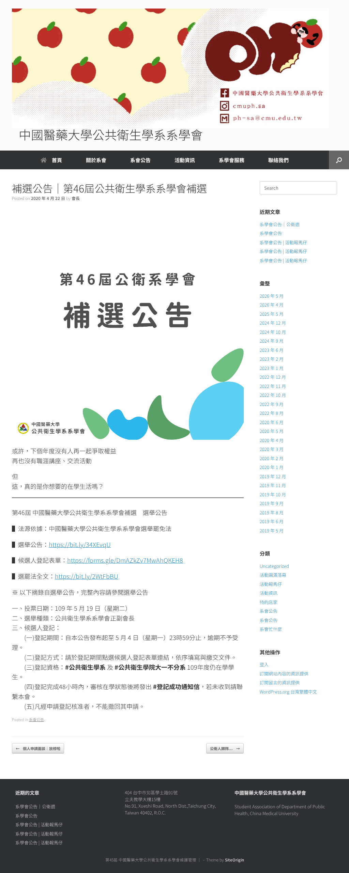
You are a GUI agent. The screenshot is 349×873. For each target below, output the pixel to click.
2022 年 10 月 (273, 395)
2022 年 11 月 (273, 386)
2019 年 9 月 (272, 503)
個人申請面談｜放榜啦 (38, 748)
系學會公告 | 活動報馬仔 (283, 242)
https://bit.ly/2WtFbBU (86, 576)
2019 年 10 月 (273, 494)
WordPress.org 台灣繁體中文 (288, 691)
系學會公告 (271, 233)
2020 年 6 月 (272, 422)
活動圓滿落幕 (273, 575)
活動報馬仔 (271, 584)
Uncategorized (274, 566)
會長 (76, 198)
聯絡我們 (278, 159)
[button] (339, 160)
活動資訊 (268, 593)
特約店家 (268, 602)
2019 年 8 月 (272, 512)
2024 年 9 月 (272, 341)
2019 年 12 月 (273, 476)
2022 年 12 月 (273, 377)
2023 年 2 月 (272, 359)
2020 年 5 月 (272, 431)
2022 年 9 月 (272, 404)
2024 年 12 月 (273, 322)
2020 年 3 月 (272, 449)
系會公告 (140, 159)
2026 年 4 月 (272, 304)
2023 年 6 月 (272, 350)
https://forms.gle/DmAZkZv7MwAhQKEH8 (125, 560)
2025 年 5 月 (272, 314)
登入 (264, 664)
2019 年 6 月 (272, 521)
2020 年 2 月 (272, 458)
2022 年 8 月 (272, 413)
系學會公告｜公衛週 (280, 224)
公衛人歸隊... (225, 748)
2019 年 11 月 (273, 485)
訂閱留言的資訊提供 (280, 682)
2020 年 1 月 (272, 467)
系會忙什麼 (271, 629)
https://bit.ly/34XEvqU (80, 544)
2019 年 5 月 (272, 530)
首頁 (57, 159)
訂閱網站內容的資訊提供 (284, 673)
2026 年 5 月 (272, 296)
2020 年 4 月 (272, 440)
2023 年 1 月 (272, 368)
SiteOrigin (234, 859)
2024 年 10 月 (273, 332)
